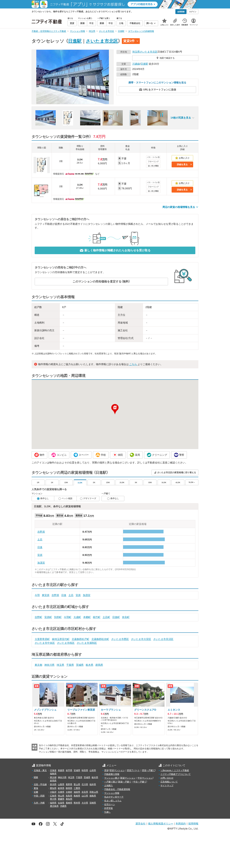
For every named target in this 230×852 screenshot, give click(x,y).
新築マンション (127, 778)
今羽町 (67, 617)
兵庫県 (61, 792)
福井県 (92, 784)
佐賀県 (61, 803)
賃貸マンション (117, 770)
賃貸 (106, 770)
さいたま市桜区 (66, 642)
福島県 (53, 773)
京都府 (69, 792)
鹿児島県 (54, 806)
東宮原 (45, 595)
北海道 (53, 770)
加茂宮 (41, 562)
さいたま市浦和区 (87, 642)
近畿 (36, 792)
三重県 (77, 788)
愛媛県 (61, 799)
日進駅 (75, 40)
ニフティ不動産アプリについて (175, 774)
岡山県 (61, 796)
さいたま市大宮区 (141, 639)
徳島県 (92, 796)
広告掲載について (169, 781)
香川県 (53, 799)
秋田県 (85, 770)
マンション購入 (111, 778)
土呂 (39, 539)
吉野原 (41, 531)
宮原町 (48, 617)
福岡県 (53, 803)
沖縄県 (63, 806)
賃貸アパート (133, 770)
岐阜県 (61, 788)
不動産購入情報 (111, 774)
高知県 (69, 799)
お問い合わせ (166, 778)
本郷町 (87, 617)
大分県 (85, 803)
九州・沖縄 (39, 803)
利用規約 (181, 823)
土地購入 (108, 785)
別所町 (58, 617)
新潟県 (53, 784)
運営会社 (140, 823)
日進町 (116, 617)
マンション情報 (111, 793)
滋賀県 (77, 792)
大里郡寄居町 (42, 639)
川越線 (136, 63)
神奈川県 (49, 664)
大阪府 (53, 792)
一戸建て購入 (110, 781)
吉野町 (38, 617)
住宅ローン (109, 804)
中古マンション (145, 778)
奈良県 (85, 792)
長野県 (69, 784)
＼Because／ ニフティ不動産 (174, 770)
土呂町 (106, 617)
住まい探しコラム (112, 800)
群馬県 (99, 664)
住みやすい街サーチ (114, 797)
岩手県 (69, 770)
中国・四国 (39, 796)
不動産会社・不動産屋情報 (117, 789)
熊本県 (77, 803)
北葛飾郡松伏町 (100, 639)
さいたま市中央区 (45, 642)
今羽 (37, 595)
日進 (39, 547)
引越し (107, 812)
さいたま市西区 (120, 639)
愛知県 (53, 788)
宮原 (39, 555)
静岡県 (69, 788)
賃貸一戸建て (148, 770)
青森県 (61, 770)
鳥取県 (69, 796)
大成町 (77, 617)
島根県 (77, 796)
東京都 (38, 664)
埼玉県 (136, 51)
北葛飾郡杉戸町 (80, 639)
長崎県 (69, 803)
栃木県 (89, 664)
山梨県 (61, 784)
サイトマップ (166, 785)
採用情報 (193, 823)
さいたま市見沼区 (163, 639)
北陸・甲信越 (40, 784)
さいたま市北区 (102, 40)
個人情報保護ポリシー (160, 823)
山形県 (92, 770)
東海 (36, 788)
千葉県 (70, 664)
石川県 (85, 784)
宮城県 (77, 770)
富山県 (77, 784)
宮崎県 (92, 803)
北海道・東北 (40, 770)
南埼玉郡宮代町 (61, 639)
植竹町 (96, 617)
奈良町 (126, 617)
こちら (133, 364)
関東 (36, 777)
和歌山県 (93, 792)
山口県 (85, 796)
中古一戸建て (139, 781)
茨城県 (80, 664)
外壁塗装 (108, 808)
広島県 (53, 796)
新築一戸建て (124, 781)
